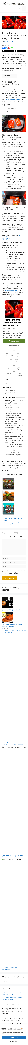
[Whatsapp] (12, 48)
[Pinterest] (9, 48)
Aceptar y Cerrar (14, 1037)
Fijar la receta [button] (15, 345)
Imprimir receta (21, 50)
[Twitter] (6, 48)
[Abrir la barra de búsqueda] (20, 8)
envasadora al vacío (11, 290)
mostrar (13, 75)
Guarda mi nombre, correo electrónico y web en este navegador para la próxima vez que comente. (15, 571)
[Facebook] (3, 48)
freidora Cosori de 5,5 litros (13, 99)
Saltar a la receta (9, 50)
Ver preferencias (14, 1041)
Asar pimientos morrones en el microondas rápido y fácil (13, 237)
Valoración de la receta (8, 537)
